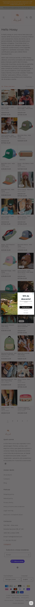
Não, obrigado (26, 312)
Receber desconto (26, 307)
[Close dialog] (33, 293)
